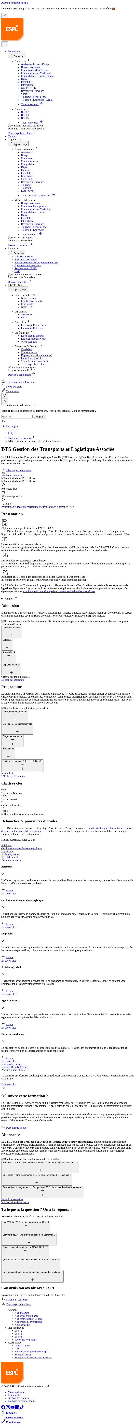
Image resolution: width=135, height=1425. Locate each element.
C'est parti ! (39, 416)
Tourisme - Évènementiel (34, 96)
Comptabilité (27, 164)
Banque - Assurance (31, 67)
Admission (20, 506)
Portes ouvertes (14, 386)
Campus (12, 136)
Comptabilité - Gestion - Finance (38, 76)
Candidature (12, 391)
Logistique (26, 176)
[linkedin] (17, 1408)
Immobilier (26, 82)
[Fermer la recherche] (4, 401)
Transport (26, 187)
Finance (25, 170)
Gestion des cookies (18, 1398)
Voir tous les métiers (11, 1064)
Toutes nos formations (19, 438)
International (27, 84)
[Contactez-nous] (3, 421)
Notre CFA (27, 307)
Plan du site (14, 1395)
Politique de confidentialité (22, 1401)
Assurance (26, 152)
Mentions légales (16, 1392)
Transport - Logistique (32, 229)
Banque (25, 155)
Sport (24, 93)
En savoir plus (8, 893)
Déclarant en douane (12, 860)
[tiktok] (22, 1408)
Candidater (26, 349)
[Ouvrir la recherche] (4, 395)
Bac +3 (25, 115)
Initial (24, 317)
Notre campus (28, 298)
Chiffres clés (27, 304)
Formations (14, 51)
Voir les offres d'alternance (15, 1067)
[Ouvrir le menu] (4, 44)
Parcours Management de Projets (31, 1351)
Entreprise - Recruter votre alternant (33, 1357)
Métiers (43, 506)
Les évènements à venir (33, 338)
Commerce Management (34, 206)
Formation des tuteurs (25, 259)
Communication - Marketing (36, 73)
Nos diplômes (21, 1312)
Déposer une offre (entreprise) (36, 355)
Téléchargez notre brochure (20, 382)
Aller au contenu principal (14, 2)
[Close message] (4, 15)
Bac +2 (25, 112)
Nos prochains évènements (28, 1321)
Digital (24, 79)
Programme (32, 506)
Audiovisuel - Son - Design (35, 64)
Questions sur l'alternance (27, 265)
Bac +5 (25, 118)
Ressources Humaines (32, 90)
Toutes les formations (25, 1339)
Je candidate (7, 773)
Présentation (7, 506)
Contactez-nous (29, 352)
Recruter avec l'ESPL (25, 268)
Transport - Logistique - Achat (36, 99)
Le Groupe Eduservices (33, 325)
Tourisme (26, 185)
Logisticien (7, 851)
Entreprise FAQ (22, 1354)
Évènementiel (28, 190)
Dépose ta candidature (12, 679)
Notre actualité (22, 1324)
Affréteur (6, 845)
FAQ (71, 506)
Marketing (26, 179)
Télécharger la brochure (33, 364)
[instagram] (8, 1408)
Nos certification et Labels (28, 1318)
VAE (17, 271)
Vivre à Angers (29, 341)
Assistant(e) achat (10, 854)
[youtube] (13, 1408)
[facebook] (3, 1408)
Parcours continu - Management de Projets (36, 262)
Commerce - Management (34, 70)
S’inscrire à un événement (34, 361)
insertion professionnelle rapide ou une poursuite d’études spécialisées (59, 591)
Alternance (26, 314)
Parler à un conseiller (32, 358)
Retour (9, 890)
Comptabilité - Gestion (33, 212)
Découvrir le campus (16, 1127)
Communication (29, 161)
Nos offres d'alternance (26, 1315)
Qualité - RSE (28, 87)
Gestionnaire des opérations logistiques (21, 848)
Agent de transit (9, 857)
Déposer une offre (23, 256)
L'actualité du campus (32, 335)
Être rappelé (12, 426)
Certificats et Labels (31, 301)
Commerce (26, 158)
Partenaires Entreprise (32, 328)
